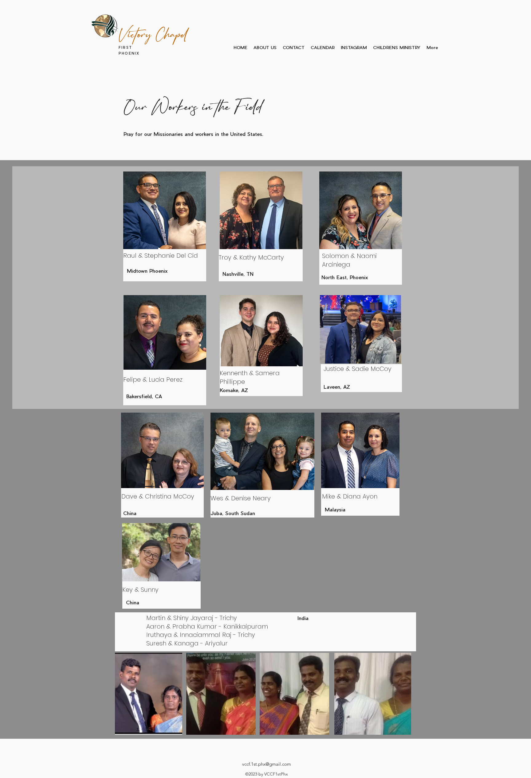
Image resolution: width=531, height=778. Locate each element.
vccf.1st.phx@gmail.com (266, 764)
